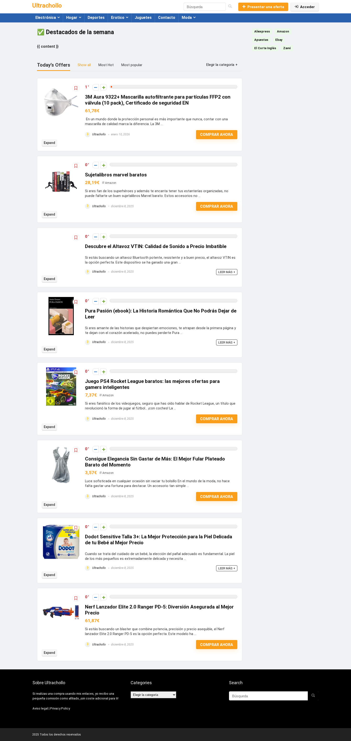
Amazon (110, 183)
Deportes (96, 17)
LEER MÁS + (226, 272)
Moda (187, 17)
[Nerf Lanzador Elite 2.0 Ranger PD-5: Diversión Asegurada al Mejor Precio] (61, 596)
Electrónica (45, 17)
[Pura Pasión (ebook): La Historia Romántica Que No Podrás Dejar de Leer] (61, 300)
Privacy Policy (60, 708)
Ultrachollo (98, 134)
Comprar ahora (216, 134)
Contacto (166, 17)
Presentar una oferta (265, 7)
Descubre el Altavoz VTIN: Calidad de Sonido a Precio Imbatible (155, 246)
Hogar (71, 17)
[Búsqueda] (230, 7)
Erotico (117, 17)
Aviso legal (40, 708)
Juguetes (143, 17)
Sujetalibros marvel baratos (116, 175)
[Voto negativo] (95, 87)
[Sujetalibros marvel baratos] (61, 164)
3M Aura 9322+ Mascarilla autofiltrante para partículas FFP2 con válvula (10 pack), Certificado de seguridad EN (157, 100)
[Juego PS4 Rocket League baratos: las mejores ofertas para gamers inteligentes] (61, 370)
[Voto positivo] (104, 87)
